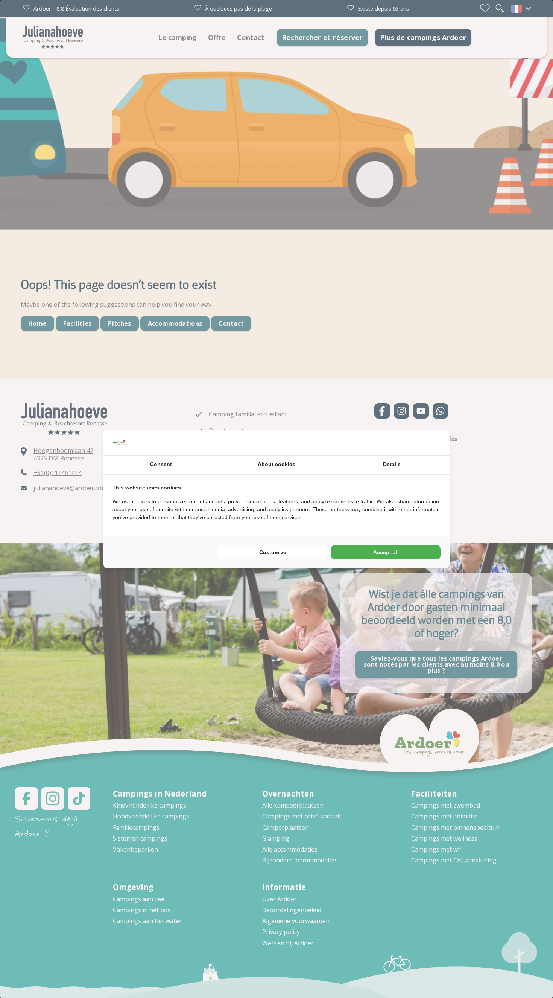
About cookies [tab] (276, 464)
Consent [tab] (161, 464)
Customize (272, 552)
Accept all (386, 552)
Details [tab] (392, 464)
